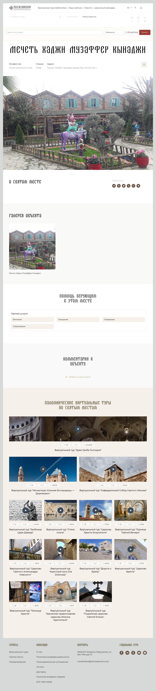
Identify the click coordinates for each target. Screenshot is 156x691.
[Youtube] (139, 653)
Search (144, 32)
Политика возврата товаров (50, 677)
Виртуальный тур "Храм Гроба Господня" (78, 450)
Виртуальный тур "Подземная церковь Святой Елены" (95, 613)
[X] (124, 186)
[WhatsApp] (133, 186)
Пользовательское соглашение (52, 662)
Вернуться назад (18, 17)
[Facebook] (121, 653)
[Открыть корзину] (123, 8)
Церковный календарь (105, 8)
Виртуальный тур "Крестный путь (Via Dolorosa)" (60, 571)
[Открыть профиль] (141, 8)
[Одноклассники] (119, 186)
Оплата (40, 667)
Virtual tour (132, 32)
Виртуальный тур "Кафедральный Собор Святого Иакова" (113, 490)
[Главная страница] (60, 17)
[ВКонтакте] (114, 186)
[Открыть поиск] (135, 8)
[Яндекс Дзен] (145, 653)
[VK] (127, 653)
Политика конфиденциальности (52, 657)
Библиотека (60, 8)
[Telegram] (138, 186)
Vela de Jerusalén (20, 7)
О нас (39, 652)
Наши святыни (75, 8)
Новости (88, 8)
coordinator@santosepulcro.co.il (93, 661)
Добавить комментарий (79, 377)
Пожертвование (17, 662)
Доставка (41, 672)
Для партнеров (44, 682)
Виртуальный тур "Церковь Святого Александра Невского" (25, 571)
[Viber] (128, 186)
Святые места (16, 657)
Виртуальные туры (46, 8)
